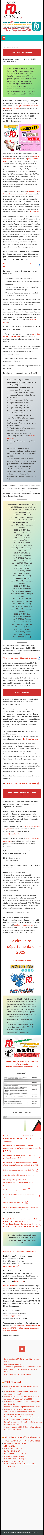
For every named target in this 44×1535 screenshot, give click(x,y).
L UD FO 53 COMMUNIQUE (15, 1459)
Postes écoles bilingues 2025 (13, 1202)
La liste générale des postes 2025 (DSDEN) (18, 1170)
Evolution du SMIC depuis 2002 (15, 1443)
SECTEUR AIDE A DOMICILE (15, 1454)
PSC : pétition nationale (12, 1364)
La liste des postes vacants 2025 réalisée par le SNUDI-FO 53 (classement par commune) (19, 1138)
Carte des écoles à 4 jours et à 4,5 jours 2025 (19, 1175)
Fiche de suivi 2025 (22, 960)
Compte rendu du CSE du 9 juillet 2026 (18, 1409)
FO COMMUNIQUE (12, 1451)
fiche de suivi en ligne (29, 739)
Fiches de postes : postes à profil (15, 1180)
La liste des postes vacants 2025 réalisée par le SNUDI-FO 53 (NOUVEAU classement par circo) (20, 1148)
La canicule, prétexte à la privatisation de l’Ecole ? (22, 1407)
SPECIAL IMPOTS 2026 (13, 1448)
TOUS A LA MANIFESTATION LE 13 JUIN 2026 (22, 1441)
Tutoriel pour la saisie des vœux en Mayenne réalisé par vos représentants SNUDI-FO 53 (20, 1225)
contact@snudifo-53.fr (11, 834)
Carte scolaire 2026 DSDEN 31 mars (17, 1374)
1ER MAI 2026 (9, 1446)
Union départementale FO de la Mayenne (22, 1437)
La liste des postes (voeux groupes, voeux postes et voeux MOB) (19, 1156)
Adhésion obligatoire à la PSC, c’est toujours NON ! (23, 1367)
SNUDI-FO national (12, 1382)
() (11, 1266)
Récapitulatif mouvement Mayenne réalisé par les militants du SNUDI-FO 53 (20, 1220)
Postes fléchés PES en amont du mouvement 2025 (19, 1196)
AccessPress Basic (34, 1532)
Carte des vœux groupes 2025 (15, 1190)
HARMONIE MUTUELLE (13, 1461)
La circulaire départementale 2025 (20, 946)
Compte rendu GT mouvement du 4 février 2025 (20, 1251)
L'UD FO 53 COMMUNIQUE (15, 1456)
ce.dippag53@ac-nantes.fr (24, 925)
